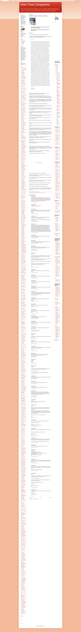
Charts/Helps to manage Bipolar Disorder (23, 144)
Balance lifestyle (58, 260)
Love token (57, 157)
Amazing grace (57, 128)
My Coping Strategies (22, 43)
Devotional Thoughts (22, 214)
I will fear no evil (23, 304)
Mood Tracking (23, 362)
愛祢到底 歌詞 (23, 612)
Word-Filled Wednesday (22, 605)
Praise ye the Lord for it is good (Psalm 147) (58, 138)
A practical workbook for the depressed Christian (23, 73)
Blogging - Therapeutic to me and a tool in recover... (58, 87)
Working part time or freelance (23, 607)
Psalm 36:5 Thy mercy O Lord (57, 186)
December (57, 73)
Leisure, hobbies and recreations (58, 267)
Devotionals (22, 215)
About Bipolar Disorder (57, 217)
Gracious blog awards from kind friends (58, 117)
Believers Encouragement (58, 308)
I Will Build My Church (23, 303)
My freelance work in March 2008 (23, 370)
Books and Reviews (22, 120)
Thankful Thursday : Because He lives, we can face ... (58, 80)
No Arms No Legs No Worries (23, 390)
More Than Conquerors (35, 4)
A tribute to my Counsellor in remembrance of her (23, 81)
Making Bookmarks (23, 346)
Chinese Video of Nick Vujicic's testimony (23, 148)
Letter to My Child (38, 192)
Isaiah (22, 315)
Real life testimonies (22, 450)
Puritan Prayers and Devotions (23, 448)
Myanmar (22, 384)
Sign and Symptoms (57, 220)
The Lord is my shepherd (23, 544)
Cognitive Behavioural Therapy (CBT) (23, 165)
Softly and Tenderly (23, 510)
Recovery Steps (58, 296)
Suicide (22, 529)
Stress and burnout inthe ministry (58, 280)
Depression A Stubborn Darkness (23, 205)
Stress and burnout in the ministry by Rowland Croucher (23, 524)
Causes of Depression (22, 135)
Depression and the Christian (23, 207)
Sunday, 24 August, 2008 (34, 487)
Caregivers (22, 130)
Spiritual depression (57, 208)
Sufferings (22, 528)
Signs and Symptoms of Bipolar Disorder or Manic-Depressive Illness (23, 495)
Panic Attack (22, 403)
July (56, 118)
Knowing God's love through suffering (23, 323)
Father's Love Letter (33, 192)
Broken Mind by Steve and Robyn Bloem (23, 125)
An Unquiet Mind (23, 89)
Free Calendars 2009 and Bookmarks (23, 256)
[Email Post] (37, 191)
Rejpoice (22, 460)
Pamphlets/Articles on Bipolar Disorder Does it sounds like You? (23, 401)
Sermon (22, 477)
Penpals (22, 409)
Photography (23, 413)
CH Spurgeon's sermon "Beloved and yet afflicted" (23, 138)
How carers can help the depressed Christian (58, 293)
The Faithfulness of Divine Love (23, 542)
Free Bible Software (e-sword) (58, 313)
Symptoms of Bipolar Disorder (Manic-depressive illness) (23, 535)
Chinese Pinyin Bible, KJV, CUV (58, 310)
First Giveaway (23, 252)
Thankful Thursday (42, 192)
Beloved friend (23, 99)
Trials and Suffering (22, 570)
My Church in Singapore (57, 319)
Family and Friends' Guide (23, 237)
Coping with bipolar (22, 180)
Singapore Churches (22, 506)
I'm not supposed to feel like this (23, 305)
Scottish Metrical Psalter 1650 (23, 474)
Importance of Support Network (23, 309)
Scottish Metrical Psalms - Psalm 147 (23, 473)
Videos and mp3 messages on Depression (23, 589)
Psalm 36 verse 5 (23, 435)
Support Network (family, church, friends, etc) (58, 276)
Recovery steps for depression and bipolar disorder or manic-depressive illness (23, 453)
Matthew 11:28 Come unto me (57, 176)
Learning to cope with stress (58, 266)
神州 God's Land (23, 613)
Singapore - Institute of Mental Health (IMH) (58, 330)
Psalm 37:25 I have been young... (58, 188)
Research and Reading (57, 273)
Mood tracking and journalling (58, 270)
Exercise (57, 264)
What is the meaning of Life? (23, 597)
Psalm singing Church (23, 441)
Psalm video (22, 442)
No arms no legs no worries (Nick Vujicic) (58, 159)
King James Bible (23, 319)
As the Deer (22, 92)
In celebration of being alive (58, 153)
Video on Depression (22, 585)
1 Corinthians (23, 67)
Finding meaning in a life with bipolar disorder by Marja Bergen (23, 248)
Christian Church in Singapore (23, 153)
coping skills (22, 176)
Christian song (23, 157)
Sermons (22, 478)
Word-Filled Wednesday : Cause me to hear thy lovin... (58, 113)
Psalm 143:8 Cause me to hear (58, 185)
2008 (56, 72)
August (57, 77)
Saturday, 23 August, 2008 (34, 435)
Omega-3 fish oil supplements (58, 272)
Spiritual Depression (22, 516)
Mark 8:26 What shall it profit (57, 173)
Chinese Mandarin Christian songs (23, 146)
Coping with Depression (22, 181)
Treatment (57, 221)
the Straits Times (23, 550)
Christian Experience (22, 154)
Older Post (50, 497)
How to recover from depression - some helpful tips (23, 296)
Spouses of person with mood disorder (23, 518)
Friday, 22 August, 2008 (34, 338)
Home (40, 497)
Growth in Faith (23, 269)
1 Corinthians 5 (23, 68)
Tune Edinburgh (23, 575)
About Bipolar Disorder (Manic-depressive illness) (23, 84)
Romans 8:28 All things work (58, 196)
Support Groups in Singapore (23, 533)
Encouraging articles (23, 223)
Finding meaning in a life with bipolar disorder (23, 245)
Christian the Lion (58, 150)
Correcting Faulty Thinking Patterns (23, 192)
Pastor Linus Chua (23, 405)
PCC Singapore (23, 408)
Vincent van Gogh (23, 590)
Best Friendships (23, 100)
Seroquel (22, 479)
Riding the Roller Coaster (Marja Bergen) (58, 230)
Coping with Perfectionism (23, 188)
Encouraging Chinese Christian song (23, 227)
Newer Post (30, 497)
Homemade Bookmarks (22, 275)
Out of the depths (23, 393)
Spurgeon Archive (58, 321)
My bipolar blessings (22, 365)
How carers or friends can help (23, 279)
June (57, 119)
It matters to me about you (57, 155)
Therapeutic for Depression (23, 558)
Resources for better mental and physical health (58, 328)
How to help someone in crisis (23, 287)
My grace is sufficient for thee (23, 372)
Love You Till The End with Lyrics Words (23, 341)
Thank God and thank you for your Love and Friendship (58, 106)
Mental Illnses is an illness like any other (23, 356)
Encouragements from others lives (23, 220)
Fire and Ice (57, 311)
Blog (21, 117)
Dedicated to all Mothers (23, 202)
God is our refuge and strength (23, 260)
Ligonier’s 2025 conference (23, 336)
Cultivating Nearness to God (23, 198)
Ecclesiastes (22, 217)
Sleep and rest (23, 509)
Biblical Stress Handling (23, 105)
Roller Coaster (23, 469)
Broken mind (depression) (57, 242)
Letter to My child (58, 156)
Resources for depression (23, 463)
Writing (22, 609)
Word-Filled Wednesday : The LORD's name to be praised (58, 96)
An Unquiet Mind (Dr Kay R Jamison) (58, 228)
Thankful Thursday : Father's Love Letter (58, 92)
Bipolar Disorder (23, 106)
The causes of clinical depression (23, 540)
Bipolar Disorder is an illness (23, 112)
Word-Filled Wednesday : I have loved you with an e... (58, 84)
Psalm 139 (22, 431)
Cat (21, 134)
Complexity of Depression (23, 168)
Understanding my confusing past (23, 579)
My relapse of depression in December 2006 (23, 378)
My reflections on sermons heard (23, 376)
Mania (22, 349)
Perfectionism (23, 410)
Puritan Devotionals (22, 447)
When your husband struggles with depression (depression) (58, 253)
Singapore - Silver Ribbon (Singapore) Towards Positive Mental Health (58, 333)
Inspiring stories (23, 314)
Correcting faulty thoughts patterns (58, 262)
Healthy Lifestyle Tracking (23, 271)
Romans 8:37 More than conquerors (58, 198)
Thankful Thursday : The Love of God (58, 110)
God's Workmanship (23, 267)
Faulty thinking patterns (23, 240)
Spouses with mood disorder (23, 520)
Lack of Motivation (23, 324)
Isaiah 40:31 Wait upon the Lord (58, 166)
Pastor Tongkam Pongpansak (23, 407)
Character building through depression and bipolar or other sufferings (23, 141)
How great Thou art (23, 280)
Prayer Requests (23, 426)
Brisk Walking (23, 123)
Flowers (22, 254)
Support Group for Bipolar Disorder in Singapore (23, 531)
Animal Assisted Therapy (23, 91)
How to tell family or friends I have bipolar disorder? (23, 299)
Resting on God (23, 466)
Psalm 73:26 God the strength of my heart (58, 194)
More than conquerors (22, 363)
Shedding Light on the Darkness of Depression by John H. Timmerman (23, 482)
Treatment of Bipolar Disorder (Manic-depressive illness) (23, 566)
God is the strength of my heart (23, 262)
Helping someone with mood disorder (23, 272)
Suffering (22, 527)
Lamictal (22, 326)
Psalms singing (23, 444)
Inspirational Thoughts (22, 313)
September (57, 76)
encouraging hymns (23, 228)
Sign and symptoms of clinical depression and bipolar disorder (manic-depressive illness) (23, 491)
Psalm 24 (22, 434)
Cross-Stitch (22, 196)
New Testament (23, 388)
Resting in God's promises (23, 465)
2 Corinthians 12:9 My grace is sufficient (58, 164)
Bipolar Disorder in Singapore (23, 110)
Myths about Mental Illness (23, 385)
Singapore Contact (23, 507)
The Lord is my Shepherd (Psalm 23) (58, 140)
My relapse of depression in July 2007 (23, 381)
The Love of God (23, 545)
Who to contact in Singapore (23, 604)
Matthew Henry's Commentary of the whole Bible (58, 317)
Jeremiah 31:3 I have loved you (57, 169)
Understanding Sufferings (23, 580)
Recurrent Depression (22, 455)
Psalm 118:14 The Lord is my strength (58, 183)
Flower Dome (23, 253)
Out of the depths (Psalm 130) (58, 135)
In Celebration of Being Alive (23, 311)
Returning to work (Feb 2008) (23, 468)
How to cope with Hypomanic (23, 285)
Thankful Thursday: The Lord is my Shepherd (58, 99)
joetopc (40, 153)
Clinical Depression (22, 162)
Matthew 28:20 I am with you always (58, 178)
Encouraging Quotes (23, 232)
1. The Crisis (57, 202)
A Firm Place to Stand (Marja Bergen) (57, 226)
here (45, 173)
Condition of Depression (22, 171)
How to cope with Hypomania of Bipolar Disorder (23, 283)
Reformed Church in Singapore (23, 459)
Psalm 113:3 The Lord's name (58, 181)
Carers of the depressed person (23, 132)
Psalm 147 (22, 432)
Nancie (22, 31)
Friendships (22, 257)
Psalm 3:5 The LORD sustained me (58, 190)
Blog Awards (22, 118)
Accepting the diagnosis (57, 259)
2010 (56, 70)
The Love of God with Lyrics (23, 547)
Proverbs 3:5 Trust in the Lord (58, 180)
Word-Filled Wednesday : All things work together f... (58, 102)
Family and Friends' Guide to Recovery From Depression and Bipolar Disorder (58, 288)
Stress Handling (58, 281)
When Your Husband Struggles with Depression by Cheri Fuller (23, 601)
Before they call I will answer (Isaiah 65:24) (23, 96)
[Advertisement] (57, 36)
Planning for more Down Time (23, 418)
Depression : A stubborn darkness (58, 212)
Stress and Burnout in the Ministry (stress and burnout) (58, 250)
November (57, 74)
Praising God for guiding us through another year (23, 425)
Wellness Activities (23, 593)
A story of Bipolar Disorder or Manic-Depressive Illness (23, 78)
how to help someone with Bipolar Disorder (23, 290)
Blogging (22, 119)
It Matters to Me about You (23, 316)
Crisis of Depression (22, 195)
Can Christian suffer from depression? (23, 129)
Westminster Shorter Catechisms (57, 323)
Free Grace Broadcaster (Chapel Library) (58, 315)
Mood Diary (22, 361)
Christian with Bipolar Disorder (23, 159)
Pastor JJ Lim (23, 404)
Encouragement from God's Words (23, 218)
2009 (56, 71)
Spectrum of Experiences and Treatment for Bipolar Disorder (23, 513)
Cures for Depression (22, 200)
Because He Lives (23, 93)
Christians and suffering (23, 161)
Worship (22, 608)
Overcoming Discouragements (23, 395)
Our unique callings (22, 392)
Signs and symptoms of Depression (22, 498)
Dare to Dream (23, 201)
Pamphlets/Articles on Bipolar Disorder (23, 398)
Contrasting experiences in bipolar (23, 175)
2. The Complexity (58, 203)
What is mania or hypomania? (23, 595)
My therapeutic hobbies (23, 383)
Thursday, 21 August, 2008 (34, 206)
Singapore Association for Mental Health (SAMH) (57, 336)
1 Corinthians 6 (23, 69)
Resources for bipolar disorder (23, 461)
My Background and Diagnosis (23, 41)
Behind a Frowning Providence (23, 98)
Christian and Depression (23, 151)
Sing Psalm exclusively (22, 503)
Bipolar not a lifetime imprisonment (23, 114)
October (57, 75)
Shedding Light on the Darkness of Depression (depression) (58, 247)
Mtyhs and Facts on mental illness (58, 295)
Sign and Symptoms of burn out (23, 487)
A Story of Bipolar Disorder (58, 235)
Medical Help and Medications (23, 354)
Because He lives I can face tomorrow (58, 130)
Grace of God (23, 268)
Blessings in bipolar (22, 116)
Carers (22, 131)
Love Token (22, 339)
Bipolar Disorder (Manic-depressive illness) (23, 109)
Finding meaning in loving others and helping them (23, 251)
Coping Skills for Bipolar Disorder (23, 177)
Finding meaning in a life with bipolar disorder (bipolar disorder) (58, 244)
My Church (22, 44)
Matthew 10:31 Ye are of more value (58, 174)
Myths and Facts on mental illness (23, 387)
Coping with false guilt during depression (23, 183)
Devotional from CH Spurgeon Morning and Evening (23, 211)
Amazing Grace (23, 88)
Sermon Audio (57, 320)
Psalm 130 (22, 430)
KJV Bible (22, 321)
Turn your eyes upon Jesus (23, 577)
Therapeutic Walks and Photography (23, 560)
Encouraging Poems (23, 230)
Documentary (23, 216)
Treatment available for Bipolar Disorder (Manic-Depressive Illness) (23, 563)
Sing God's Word (23, 501)
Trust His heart (57, 141)
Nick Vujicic (22, 389)
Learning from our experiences (23, 327)
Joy (21, 318)
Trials (22, 568)
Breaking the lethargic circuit (23, 122)
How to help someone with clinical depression (23, 293)
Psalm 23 (22, 433)
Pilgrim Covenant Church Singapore (23, 416)
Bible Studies (23, 103)
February (57, 124)
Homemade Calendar (22, 277)
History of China (23, 274)
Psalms (22, 443)
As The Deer (57, 129)
